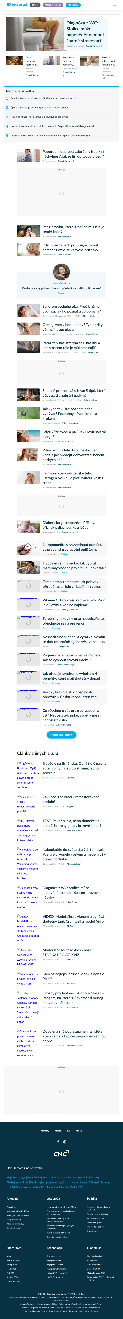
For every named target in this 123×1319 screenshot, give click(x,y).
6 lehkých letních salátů (57, 1237)
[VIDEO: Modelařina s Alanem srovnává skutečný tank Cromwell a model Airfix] (28, 928)
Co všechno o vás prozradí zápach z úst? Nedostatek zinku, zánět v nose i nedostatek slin (72, 715)
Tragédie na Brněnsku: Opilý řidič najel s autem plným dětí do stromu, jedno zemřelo (74, 768)
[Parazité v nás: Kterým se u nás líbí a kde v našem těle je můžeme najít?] (28, 347)
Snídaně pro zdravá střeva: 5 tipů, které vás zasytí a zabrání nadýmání (74, 393)
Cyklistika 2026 (13, 1282)
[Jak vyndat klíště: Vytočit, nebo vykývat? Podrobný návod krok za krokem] (28, 416)
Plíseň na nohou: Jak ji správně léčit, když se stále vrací (109, 61)
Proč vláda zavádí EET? (96, 1219)
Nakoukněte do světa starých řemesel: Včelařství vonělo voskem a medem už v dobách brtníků (74, 854)
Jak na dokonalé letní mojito (58, 1233)
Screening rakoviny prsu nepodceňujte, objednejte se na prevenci (74, 621)
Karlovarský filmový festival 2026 (61, 1207)
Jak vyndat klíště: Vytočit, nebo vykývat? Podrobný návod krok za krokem (70, 413)
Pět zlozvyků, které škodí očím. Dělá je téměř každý (73, 229)
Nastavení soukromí (72, 1308)
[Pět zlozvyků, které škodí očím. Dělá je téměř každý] (28, 231)
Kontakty (45, 1131)
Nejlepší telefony (54, 1261)
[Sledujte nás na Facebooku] (58, 1142)
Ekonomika (94, 1247)
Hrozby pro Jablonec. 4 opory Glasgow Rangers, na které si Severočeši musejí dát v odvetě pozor (73, 998)
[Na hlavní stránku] (17, 4)
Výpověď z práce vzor (96, 1227)
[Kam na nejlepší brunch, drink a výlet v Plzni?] (28, 979)
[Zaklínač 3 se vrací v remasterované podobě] (28, 804)
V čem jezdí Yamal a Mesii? (18, 1216)
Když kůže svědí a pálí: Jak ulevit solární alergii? (74, 434)
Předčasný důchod (94, 1256)
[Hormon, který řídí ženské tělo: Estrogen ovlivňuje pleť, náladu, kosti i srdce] (28, 480)
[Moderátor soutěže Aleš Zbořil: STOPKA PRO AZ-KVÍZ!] (28, 957)
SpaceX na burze (54, 1256)
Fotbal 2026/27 (13, 1261)
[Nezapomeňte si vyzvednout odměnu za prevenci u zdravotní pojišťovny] (28, 549)
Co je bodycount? (14, 1228)
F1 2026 (10, 1273)
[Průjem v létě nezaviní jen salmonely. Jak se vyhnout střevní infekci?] (28, 659)
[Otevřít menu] (115, 5)
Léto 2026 (53, 1198)
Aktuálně (12, 1198)
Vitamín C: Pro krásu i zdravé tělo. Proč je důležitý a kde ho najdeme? (74, 603)
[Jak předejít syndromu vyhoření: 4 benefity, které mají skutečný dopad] (28, 678)
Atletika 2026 (13, 1277)
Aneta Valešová (61, 283)
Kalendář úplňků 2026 (16, 1224)
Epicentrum (11, 1207)
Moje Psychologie (16, 1177)
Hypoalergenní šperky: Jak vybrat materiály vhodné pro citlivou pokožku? (74, 566)
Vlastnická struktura (91, 1308)
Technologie (55, 1247)
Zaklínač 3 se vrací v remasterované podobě (71, 799)
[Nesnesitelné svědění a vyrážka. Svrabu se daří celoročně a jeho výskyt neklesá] (28, 641)
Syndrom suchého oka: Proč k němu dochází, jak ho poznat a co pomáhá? (72, 309)
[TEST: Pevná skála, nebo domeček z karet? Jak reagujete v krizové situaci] (28, 831)
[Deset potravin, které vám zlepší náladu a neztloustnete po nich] (14, 67)
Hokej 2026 (12, 1265)
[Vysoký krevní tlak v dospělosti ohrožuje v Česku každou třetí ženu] (28, 696)
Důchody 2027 (93, 1269)
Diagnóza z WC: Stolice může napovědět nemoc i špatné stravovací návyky (85, 32)
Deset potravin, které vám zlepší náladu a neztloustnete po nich (32, 61)
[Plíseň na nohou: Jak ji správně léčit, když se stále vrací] (89, 67)
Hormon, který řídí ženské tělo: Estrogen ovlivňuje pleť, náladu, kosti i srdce (73, 478)
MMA (9, 1256)
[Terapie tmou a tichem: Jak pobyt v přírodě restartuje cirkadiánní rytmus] (28, 586)
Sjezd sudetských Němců (97, 1214)
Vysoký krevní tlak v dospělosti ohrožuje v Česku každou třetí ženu (71, 695)
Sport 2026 (14, 1247)
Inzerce (57, 1131)
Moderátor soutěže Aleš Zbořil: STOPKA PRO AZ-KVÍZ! (67, 952)
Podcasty (62, 293)
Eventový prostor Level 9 (30, 1187)
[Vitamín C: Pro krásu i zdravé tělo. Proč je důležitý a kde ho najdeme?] (28, 604)
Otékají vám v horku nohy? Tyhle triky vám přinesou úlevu (73, 327)
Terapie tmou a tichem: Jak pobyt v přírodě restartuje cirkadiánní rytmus (72, 584)
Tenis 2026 (11, 1269)
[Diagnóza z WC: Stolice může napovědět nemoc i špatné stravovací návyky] (36, 34)
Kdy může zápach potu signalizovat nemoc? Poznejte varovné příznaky (70, 248)
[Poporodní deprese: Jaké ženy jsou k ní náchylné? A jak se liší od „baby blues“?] (51, 66)
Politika (92, 1198)
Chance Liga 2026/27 (57, 1187)
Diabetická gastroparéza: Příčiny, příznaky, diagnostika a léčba (69, 525)
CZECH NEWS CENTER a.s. (73, 1294)
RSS (68, 1131)
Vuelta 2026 (76, 1187)
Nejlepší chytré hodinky (57, 1269)
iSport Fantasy (68, 1177)
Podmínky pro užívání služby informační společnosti (80, 1304)
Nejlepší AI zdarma (55, 1265)
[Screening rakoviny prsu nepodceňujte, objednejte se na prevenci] (28, 623)
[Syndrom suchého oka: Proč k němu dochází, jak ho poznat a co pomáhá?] (28, 311)
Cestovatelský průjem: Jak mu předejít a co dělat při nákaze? (61, 288)
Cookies (59, 1308)
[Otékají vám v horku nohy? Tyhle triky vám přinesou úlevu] (28, 329)
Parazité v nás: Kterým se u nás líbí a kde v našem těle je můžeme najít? (71, 345)
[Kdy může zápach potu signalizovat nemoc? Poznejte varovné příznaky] (28, 249)
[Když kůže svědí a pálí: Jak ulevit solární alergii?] (28, 436)
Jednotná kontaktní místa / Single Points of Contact (47, 1311)
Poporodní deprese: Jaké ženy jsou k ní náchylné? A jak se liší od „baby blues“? (69, 61)
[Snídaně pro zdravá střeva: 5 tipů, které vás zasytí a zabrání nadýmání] (28, 395)
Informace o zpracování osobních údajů (38, 1308)
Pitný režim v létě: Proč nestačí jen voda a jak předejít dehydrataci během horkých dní (73, 455)
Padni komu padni (94, 1223)
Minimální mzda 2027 (96, 1273)
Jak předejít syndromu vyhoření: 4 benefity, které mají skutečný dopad (71, 676)
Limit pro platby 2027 (96, 1265)
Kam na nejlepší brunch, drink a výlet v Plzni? (73, 976)
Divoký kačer (92, 1231)
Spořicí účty (92, 1261)
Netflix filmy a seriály (55, 1277)
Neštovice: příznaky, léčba (18, 1211)
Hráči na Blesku (50, 1177)
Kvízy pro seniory (14, 1220)
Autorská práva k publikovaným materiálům (38, 1304)
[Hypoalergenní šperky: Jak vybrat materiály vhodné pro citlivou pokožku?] (28, 567)
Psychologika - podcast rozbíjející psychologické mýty (58, 1182)
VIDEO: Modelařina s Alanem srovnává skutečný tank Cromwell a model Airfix (73, 919)
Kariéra (79, 1131)
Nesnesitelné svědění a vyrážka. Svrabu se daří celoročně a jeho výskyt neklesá (74, 639)
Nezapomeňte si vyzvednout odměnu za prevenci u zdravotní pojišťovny (72, 547)
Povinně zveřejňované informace (84, 1311)
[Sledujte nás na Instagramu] (64, 1142)
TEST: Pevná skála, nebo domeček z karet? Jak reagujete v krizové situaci (72, 823)
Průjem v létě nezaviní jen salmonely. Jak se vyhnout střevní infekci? (72, 658)
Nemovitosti (21, 1182)
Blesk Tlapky (34, 1177)
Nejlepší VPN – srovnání (57, 1273)
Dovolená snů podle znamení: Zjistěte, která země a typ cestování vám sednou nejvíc (74, 1036)
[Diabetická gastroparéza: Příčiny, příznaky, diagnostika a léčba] (28, 527)
